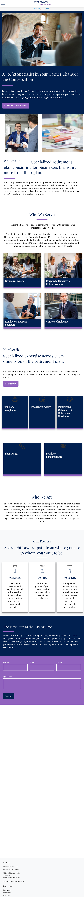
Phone (59, 662)
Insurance (6, 895)
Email (32, 662)
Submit (8, 696)
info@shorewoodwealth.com (13, 881)
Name (6, 662)
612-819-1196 (14, 869)
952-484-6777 (13, 867)
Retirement (7, 890)
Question (7, 676)
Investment (7, 893)
